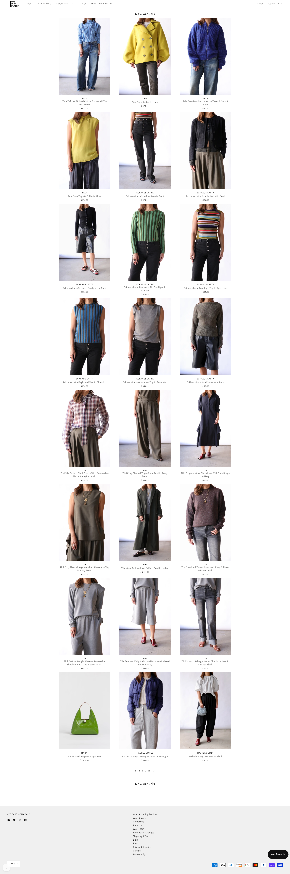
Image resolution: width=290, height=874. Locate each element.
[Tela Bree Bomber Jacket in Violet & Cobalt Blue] (205, 56)
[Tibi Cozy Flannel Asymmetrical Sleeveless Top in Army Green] (84, 522)
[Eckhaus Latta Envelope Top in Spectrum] (205, 242)
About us (137, 825)
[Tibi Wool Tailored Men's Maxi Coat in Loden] (145, 522)
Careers (137, 850)
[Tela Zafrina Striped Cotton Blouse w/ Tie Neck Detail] (84, 56)
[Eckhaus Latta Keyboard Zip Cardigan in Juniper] (145, 242)
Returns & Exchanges (143, 832)
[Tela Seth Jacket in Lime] (145, 56)
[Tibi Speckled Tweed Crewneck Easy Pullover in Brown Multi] (205, 522)
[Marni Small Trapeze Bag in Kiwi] (84, 710)
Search (260, 4)
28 (149, 771)
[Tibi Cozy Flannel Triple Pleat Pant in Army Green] (145, 428)
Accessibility (139, 854)
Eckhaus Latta (145, 192)
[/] (14, 4)
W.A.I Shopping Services (145, 814)
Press (136, 843)
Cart (280, 4)
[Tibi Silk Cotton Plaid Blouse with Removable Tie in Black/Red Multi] (84, 428)
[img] (8, 820)
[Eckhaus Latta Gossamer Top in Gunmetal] (145, 336)
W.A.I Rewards (140, 818)
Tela (84, 98)
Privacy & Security (142, 847)
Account (271, 4)
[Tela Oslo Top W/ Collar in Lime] (84, 150)
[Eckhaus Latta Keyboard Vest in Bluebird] (84, 336)
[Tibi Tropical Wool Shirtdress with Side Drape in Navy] (205, 428)
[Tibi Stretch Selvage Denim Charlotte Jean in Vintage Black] (205, 616)
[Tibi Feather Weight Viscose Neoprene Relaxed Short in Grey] (145, 616)
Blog (135, 839)
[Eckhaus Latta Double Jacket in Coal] (205, 150)
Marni (84, 753)
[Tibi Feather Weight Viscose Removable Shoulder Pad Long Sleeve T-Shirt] (84, 616)
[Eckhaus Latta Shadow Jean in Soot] (145, 150)
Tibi (84, 470)
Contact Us (138, 821)
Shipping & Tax (140, 836)
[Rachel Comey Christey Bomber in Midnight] (145, 710)
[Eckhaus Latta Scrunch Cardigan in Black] (84, 242)
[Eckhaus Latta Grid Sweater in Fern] (205, 336)
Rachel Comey (145, 753)
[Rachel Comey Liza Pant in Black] (205, 710)
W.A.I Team (138, 828)
